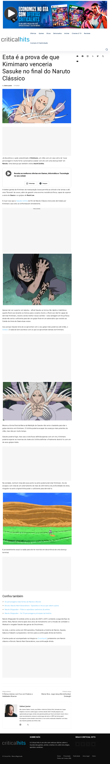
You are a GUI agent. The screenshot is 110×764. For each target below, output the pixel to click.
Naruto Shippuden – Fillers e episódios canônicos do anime (27, 609)
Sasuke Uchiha (22, 201)
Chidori (5, 330)
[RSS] (93, 56)
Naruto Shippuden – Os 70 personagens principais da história (28, 613)
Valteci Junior (8, 85)
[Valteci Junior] (11, 715)
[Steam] (24, 724)
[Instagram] (20, 724)
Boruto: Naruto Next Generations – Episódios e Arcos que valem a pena (32, 606)
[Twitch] (98, 56)
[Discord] (77, 56)
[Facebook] (83, 56)
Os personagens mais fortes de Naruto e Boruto (23, 602)
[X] (28, 724)
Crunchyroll (42, 638)
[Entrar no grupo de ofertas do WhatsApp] (55, 16)
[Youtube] (77, 61)
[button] (106, 49)
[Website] (31, 724)
